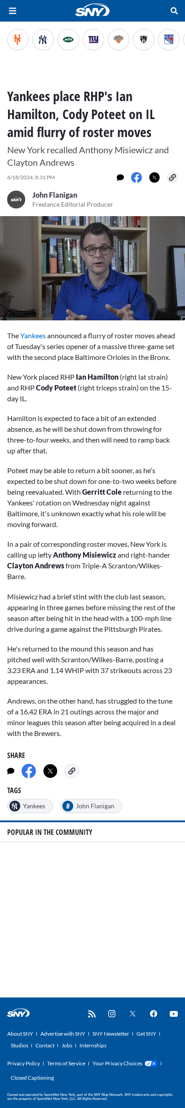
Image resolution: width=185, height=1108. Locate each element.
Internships (92, 1045)
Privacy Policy (23, 1063)
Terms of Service (66, 1063)
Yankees (33, 335)
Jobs (67, 1045)
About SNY (20, 1033)
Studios (19, 1045)
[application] (92, 268)
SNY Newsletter (110, 1033)
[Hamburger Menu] (12, 10)
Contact (44, 1045)
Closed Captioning (32, 1077)
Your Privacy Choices (117, 1063)
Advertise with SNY (62, 1033)
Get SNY (146, 1033)
